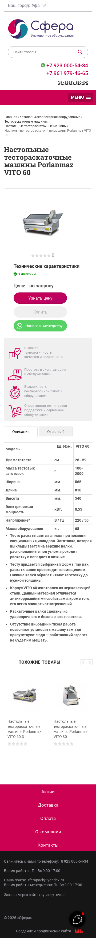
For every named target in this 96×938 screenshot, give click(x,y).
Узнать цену (40, 298)
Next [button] (90, 662)
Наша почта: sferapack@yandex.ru (34, 880)
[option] (25, 720)
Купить (40, 312)
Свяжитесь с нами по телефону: (32, 861)
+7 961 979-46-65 (67, 73)
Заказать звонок (73, 82)
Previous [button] (83, 662)
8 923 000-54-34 (74, 861)
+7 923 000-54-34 (66, 65)
